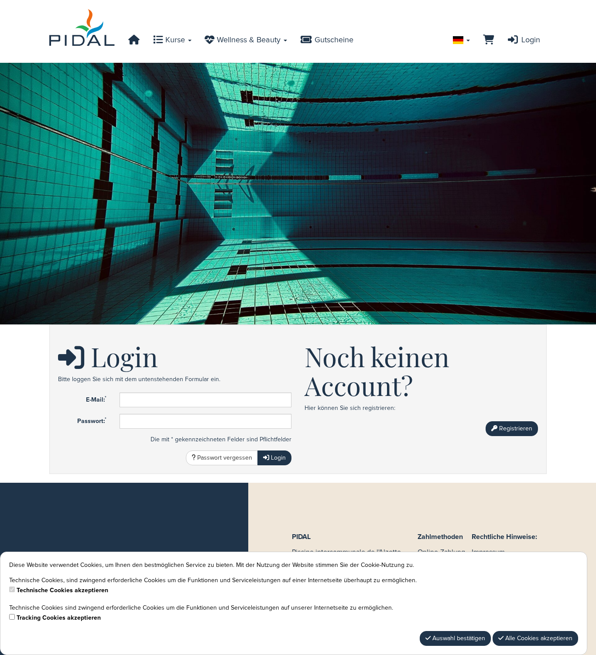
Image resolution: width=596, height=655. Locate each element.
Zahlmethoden (440, 536)
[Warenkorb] (488, 40)
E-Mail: (96, 399)
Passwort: (91, 420)
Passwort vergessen (223, 458)
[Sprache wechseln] (461, 40)
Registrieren (514, 429)
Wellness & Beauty (249, 40)
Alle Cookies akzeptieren (538, 638)
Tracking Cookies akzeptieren (59, 618)
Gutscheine (332, 40)
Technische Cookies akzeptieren (62, 590)
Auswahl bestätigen (458, 638)
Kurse (175, 40)
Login (529, 40)
